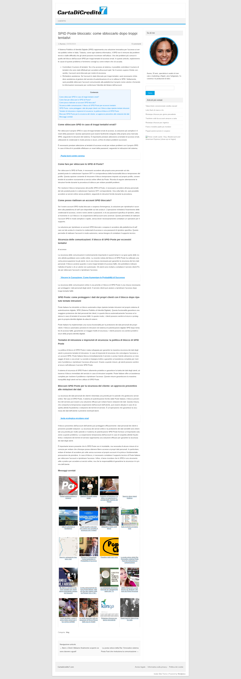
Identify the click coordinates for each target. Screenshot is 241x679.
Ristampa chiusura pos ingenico (157, 123)
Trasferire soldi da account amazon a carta (161, 118)
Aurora (62, 44)
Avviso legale (140, 667)
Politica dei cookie (176, 667)
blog (67, 632)
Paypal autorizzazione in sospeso (158, 131)
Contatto (62, 21)
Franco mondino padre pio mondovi (158, 127)
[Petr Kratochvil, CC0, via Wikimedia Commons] (164, 139)
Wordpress (182, 674)
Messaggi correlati (66, 117)
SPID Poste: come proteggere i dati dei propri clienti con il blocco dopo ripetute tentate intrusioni (94, 108)
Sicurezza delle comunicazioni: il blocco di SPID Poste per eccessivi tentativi (87, 105)
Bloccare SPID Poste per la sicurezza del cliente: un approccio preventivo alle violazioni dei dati (94, 114)
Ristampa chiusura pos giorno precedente (161, 114)
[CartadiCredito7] (82, 14)
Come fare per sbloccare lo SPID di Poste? (75, 100)
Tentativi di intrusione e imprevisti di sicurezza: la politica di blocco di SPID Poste (89, 111)
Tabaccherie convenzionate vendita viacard (161, 106)
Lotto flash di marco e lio (155, 110)
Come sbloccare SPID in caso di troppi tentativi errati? (79, 97)
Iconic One (158, 674)
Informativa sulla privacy (157, 667)
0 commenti (136, 44)
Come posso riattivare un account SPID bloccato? (77, 103)
